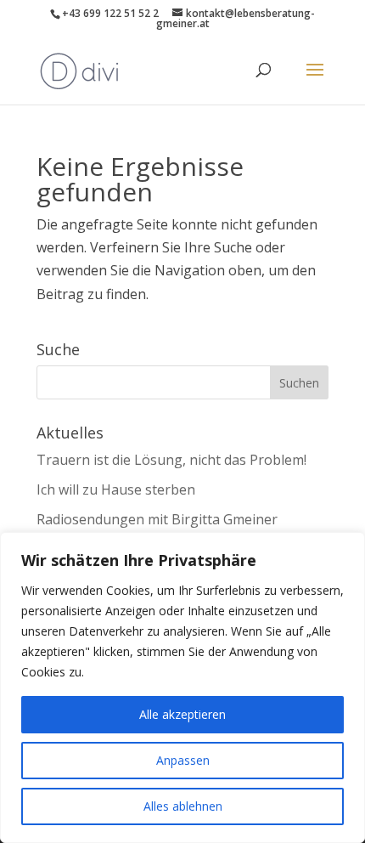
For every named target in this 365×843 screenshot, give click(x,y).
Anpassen (183, 760)
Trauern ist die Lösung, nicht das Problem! (171, 459)
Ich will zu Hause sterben (115, 489)
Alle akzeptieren (182, 714)
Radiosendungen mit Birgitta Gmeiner (157, 519)
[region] (182, 687)
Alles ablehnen (182, 806)
